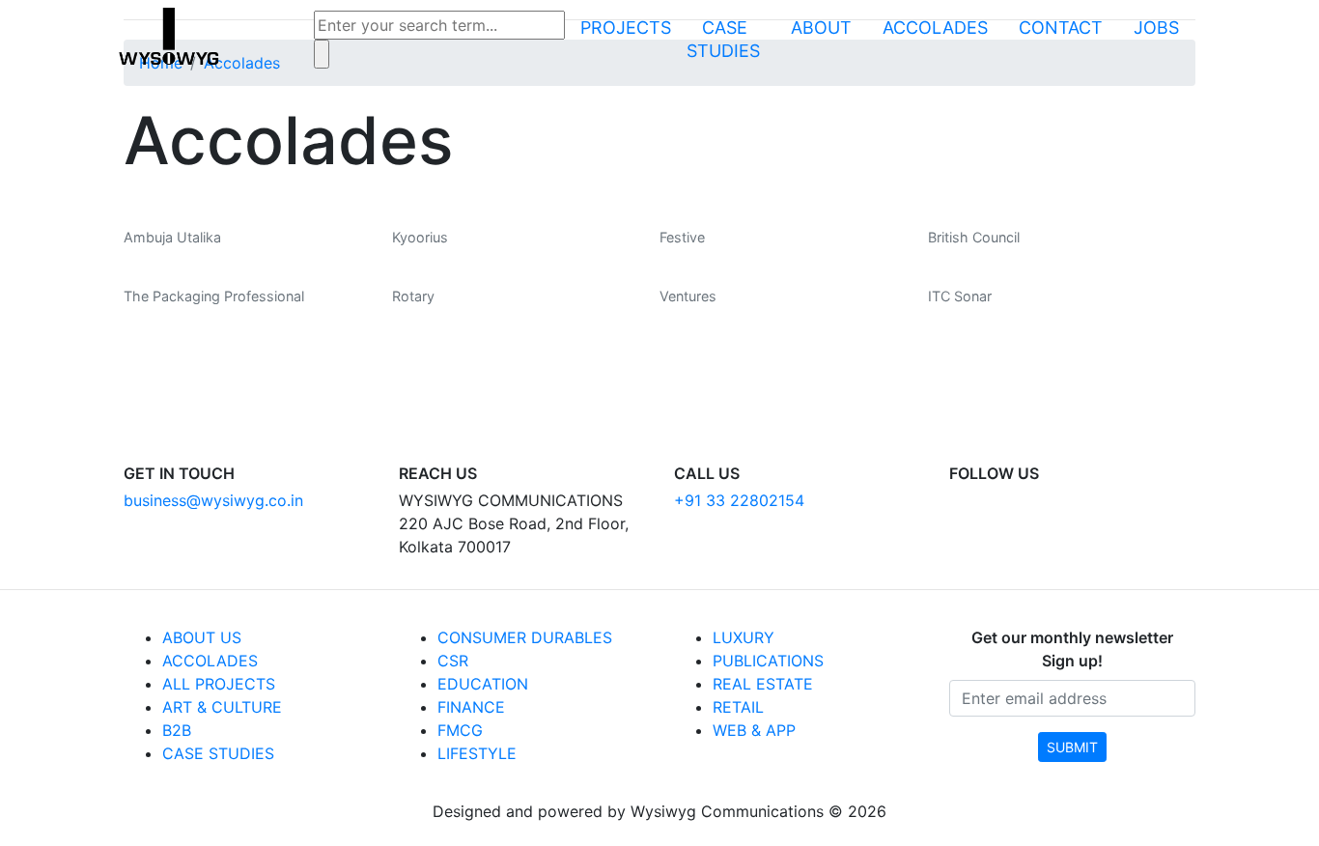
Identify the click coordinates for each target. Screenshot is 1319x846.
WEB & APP (754, 730)
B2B (176, 730)
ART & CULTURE (222, 707)
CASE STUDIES (218, 753)
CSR (452, 660)
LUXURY (743, 637)
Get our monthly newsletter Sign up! (1072, 649)
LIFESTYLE (477, 753)
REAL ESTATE (763, 683)
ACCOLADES (210, 660)
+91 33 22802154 (739, 500)
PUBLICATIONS (768, 660)
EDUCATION (482, 683)
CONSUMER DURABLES (524, 637)
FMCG (460, 730)
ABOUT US (201, 637)
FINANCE (471, 707)
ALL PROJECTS (218, 683)
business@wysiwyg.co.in (213, 500)
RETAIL (738, 707)
